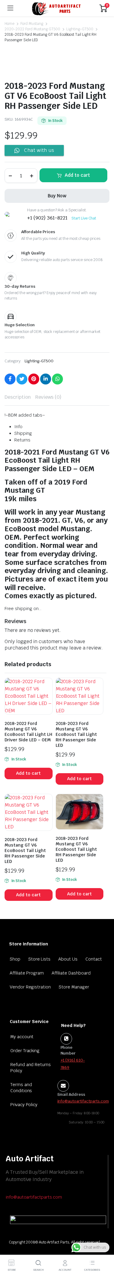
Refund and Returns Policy (30, 1067)
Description (18, 397)
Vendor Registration (30, 987)
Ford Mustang (31, 23)
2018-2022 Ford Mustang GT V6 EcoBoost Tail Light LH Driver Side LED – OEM (28, 732)
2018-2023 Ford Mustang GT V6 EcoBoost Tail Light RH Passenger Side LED (76, 734)
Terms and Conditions (21, 1087)
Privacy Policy (24, 1104)
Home (9, 23)
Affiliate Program (27, 973)
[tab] (18, 397)
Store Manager (74, 987)
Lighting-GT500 (79, 29)
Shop (15, 959)
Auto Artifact (30, 1158)
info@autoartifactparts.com (34, 1197)
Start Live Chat (83, 218)
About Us (68, 959)
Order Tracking (25, 1050)
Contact (93, 959)
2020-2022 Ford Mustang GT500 (32, 29)
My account (22, 1036)
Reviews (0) (48, 397)
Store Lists (39, 959)
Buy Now (57, 196)
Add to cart (77, 175)
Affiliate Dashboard (71, 973)
